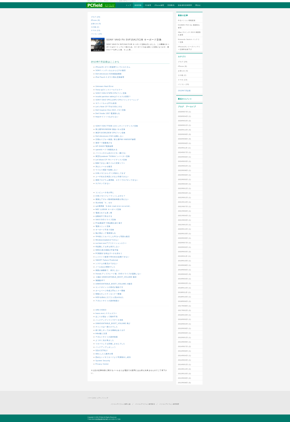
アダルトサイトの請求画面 (106, 337)
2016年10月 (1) (184, 315)
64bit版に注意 (101, 333)
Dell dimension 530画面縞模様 (108, 74)
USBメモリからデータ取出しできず (110, 173)
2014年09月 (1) (184, 342)
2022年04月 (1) (184, 193)
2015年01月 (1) (184, 337)
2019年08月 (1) (184, 265)
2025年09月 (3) (184, 134)
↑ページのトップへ (95, 398)
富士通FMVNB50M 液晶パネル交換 (110, 129)
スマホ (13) (95, 30)
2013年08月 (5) (184, 383)
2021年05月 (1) (184, 211)
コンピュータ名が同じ (104, 192)
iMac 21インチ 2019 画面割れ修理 (189, 33)
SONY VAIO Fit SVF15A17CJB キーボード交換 (134, 39)
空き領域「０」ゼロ (103, 203)
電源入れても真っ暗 (103, 213)
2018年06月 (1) (184, 301)
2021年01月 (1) (184, 225)
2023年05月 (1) (184, 179)
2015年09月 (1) (184, 328)
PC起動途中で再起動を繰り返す (108, 223)
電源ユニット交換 (102, 226)
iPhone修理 (159, 5)
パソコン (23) (96, 34)
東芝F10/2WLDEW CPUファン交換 (110, 133)
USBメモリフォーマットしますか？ (110, 196)
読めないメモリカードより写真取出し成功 (113, 357)
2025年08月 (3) (184, 139)
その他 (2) (95, 27)
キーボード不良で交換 (104, 230)
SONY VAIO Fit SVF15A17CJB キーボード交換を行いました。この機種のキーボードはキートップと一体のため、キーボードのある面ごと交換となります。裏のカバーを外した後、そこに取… (137, 47)
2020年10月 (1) (184, 233)
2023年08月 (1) (184, 170)
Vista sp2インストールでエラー (108, 90)
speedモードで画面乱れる (106, 150)
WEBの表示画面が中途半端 (106, 250)
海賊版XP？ (100, 280)
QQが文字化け (101, 350)
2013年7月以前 (184, 91)
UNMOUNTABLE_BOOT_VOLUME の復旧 (113, 284)
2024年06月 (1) (184, 157)
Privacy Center (102, 364)
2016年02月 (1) (184, 324)
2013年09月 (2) (184, 378)
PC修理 (148, 5)
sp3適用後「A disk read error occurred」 (113, 206)
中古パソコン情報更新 (186, 20)
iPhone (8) (95, 20)
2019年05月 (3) (184, 274)
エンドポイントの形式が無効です (109, 287)
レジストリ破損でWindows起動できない (112, 257)
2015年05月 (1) (184, 333)
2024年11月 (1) (184, 148)
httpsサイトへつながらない (106, 117)
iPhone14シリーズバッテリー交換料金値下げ (189, 48)
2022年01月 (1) (184, 197)
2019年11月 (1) (184, 256)
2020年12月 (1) (184, 229)
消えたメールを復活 (103, 166)
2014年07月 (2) (184, 346)
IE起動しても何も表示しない (107, 247)
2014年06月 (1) (184, 351)
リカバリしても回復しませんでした (110, 344)
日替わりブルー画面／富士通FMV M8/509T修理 (115, 139)
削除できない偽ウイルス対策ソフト (110, 163)
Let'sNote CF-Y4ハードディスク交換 (111, 160)
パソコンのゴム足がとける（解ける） (111, 153)
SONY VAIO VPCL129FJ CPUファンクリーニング (117, 100)
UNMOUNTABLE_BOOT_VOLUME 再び (112, 323)
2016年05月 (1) (184, 319)
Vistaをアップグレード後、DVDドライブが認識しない (118, 274)
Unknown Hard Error (104, 86)
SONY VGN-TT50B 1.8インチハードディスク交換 (116, 126)
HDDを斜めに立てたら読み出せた (109, 297)
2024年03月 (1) (184, 161)
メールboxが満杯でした (105, 267)
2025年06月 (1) (184, 143)
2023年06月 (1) (184, 175)
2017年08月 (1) (184, 306)
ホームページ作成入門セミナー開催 (110, 291)
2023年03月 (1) (184, 184)
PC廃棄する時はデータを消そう (108, 253)
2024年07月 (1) (184, 152)
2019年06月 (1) (184, 270)
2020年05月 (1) (184, 247)
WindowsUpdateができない (107, 240)
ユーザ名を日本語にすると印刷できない (112, 177)
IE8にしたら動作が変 (104, 354)
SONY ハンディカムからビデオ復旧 (110, 70)
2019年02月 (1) (184, 283)
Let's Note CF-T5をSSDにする (108, 107)
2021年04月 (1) (184, 215)
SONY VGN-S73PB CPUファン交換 (111, 93)
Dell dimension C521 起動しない (109, 136)
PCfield (101, 417)
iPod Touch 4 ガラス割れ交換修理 (109, 77)
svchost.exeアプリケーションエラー (111, 243)
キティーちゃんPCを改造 (106, 103)
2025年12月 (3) (184, 130)
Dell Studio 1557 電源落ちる (107, 113)
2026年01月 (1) (184, 125)
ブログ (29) (95, 17)
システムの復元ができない (106, 263)
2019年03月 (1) (184, 279)
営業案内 (170, 5)
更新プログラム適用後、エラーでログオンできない (116, 180)
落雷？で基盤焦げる (103, 143)
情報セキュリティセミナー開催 (108, 294)
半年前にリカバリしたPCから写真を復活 (112, 236)
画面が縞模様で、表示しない (107, 270)
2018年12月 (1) (184, 288)
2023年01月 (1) (184, 188)
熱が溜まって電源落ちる (105, 233)
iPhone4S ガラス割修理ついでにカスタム (112, 67)
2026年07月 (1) (184, 112)
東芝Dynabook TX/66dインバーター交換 (112, 156)
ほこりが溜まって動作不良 (106, 317)
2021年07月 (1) (184, 206)
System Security (102, 361)
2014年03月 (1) (184, 360)
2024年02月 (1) (184, 166)
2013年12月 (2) (184, 369)
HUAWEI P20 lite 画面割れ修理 (189, 26)
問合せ (198, 5)
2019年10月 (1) (184, 261)
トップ (128, 5)
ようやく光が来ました (104, 340)
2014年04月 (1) (184, 355)
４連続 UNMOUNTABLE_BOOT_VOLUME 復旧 (116, 277)
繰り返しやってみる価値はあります (110, 330)
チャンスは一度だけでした (106, 327)
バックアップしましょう (105, 347)
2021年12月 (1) (184, 202)
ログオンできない (102, 183)
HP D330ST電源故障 (104, 146)
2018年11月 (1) (184, 292)
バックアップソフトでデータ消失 (109, 320)
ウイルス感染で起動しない (106, 170)
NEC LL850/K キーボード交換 (108, 209)
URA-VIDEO (100, 310)
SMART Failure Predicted (106, 260)
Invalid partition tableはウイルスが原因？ (113, 96)
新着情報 (138, 5)
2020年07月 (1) (184, 243)
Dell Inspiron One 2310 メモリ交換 (110, 110)
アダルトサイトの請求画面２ (107, 301)
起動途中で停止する (103, 216)
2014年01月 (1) (184, 364)
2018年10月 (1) (184, 297)
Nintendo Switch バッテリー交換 (188, 40)
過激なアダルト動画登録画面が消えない (112, 199)
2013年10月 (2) (184, 373)
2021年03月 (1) (184, 220)
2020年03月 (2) (184, 252)
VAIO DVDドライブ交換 (105, 220)
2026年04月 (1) (184, 116)
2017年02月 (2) (184, 310)
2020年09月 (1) (184, 238)
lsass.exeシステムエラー (106, 313)
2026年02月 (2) (184, 121)
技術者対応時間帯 (185, 5)
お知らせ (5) (96, 24)
